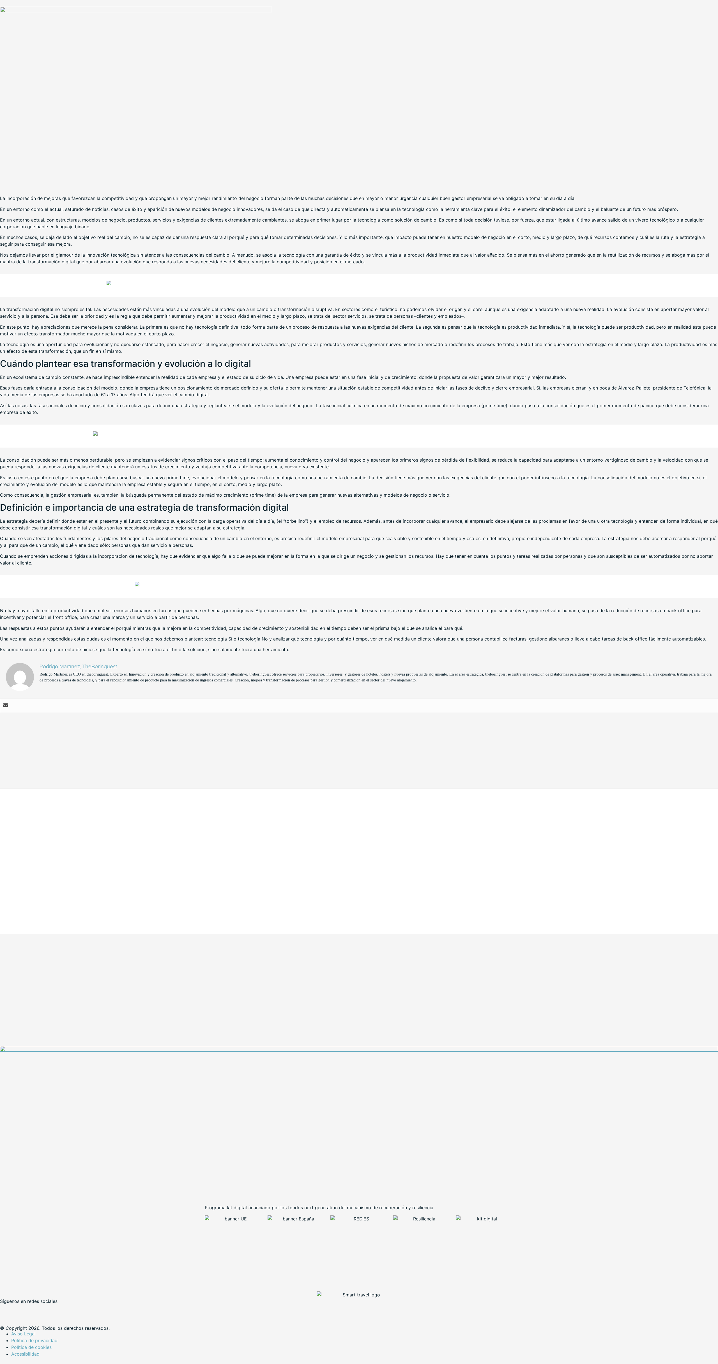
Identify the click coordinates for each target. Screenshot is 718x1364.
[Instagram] (53, 1310)
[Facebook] (7, 1310)
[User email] (5, 705)
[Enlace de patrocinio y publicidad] (136, 10)
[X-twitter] (22, 1310)
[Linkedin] (38, 1310)
